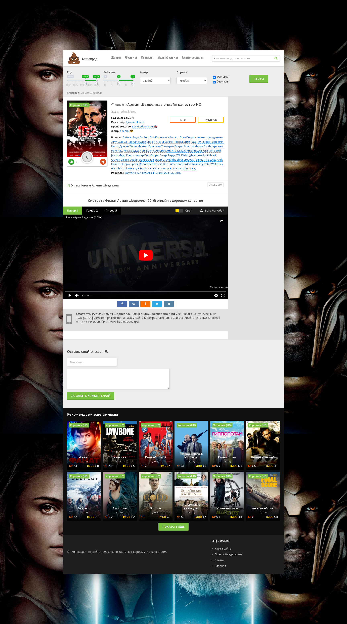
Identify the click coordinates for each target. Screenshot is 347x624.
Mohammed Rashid (150, 164)
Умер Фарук (168, 155)
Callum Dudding (130, 159)
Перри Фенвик (195, 137)
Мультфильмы (167, 57)
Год (69, 72)
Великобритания (143, 126)
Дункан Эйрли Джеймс (133, 146)
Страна (182, 72)
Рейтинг (109, 72)
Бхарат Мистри (184, 146)
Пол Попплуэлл (159, 137)
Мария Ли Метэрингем (209, 146)
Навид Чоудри (137, 142)
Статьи (220, 560)
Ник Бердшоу (132, 150)
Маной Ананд (155, 142)
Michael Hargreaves (181, 159)
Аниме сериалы (193, 57)
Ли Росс (144, 137)
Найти (259, 79)
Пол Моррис (152, 155)
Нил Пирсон (204, 142)
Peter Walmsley (213, 164)
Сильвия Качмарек (154, 150)
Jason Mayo (118, 155)
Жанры (116, 57)
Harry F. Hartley (139, 168)
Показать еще (173, 526)
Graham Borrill (212, 150)
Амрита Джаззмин (178, 150)
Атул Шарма (119, 142)
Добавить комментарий (90, 396)
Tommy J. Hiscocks (205, 159)
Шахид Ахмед (214, 137)
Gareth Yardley (120, 168)
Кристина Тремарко (161, 146)
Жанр (144, 72)
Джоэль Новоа (135, 122)
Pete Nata (117, 150)
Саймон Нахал (173, 142)
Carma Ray (189, 168)
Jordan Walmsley (193, 164)
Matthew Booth (200, 155)
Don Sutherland (172, 164)
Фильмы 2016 (172, 173)
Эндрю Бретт (129, 164)
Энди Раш (189, 142)
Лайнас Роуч (131, 137)
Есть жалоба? (214, 210)
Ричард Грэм (177, 137)
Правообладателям (228, 554)
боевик (124, 131)
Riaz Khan (176, 168)
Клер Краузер (135, 155)
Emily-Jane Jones (159, 168)
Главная (220, 566)
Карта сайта (223, 548)
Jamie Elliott (147, 159)
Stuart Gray (162, 159)
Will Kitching (183, 155)
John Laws (196, 150)
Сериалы (147, 57)
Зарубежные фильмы (138, 173)
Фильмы (131, 57)
